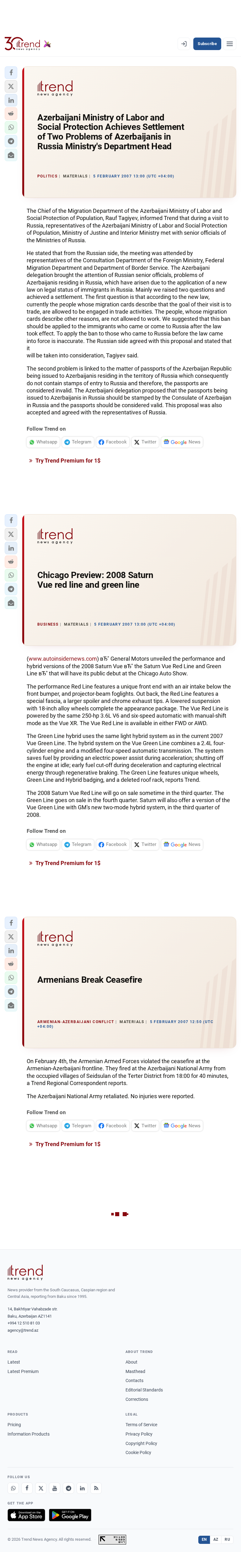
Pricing (14, 1424)
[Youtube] (54, 1488)
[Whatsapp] (13, 1488)
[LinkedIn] (82, 1488)
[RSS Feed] (96, 1488)
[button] (11, 73)
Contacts (134, 1380)
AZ (215, 1539)
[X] (40, 1488)
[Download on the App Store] (26, 1515)
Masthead (135, 1371)
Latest (14, 1362)
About (131, 1362)
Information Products (29, 1434)
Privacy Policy (139, 1434)
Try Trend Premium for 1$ (67, 460)
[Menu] (229, 44)
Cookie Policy (138, 1452)
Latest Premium (23, 1371)
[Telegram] (68, 1488)
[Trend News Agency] (25, 1272)
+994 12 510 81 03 (24, 1323)
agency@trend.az (23, 1330)
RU (227, 1539)
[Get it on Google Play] (70, 1515)
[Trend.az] (28, 44)
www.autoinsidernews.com (63, 658)
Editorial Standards (144, 1389)
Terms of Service (141, 1424)
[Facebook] (27, 1488)
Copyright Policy (141, 1443)
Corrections (137, 1399)
